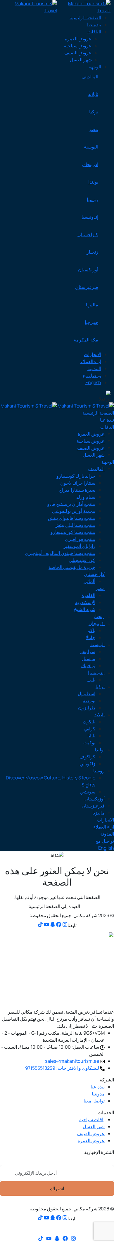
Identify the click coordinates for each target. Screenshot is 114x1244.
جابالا (90, 637)
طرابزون (86, 707)
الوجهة (95, 66)
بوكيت (89, 742)
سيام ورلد (85, 497)
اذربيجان (90, 164)
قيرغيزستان (86, 287)
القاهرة (88, 595)
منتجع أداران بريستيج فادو (71, 504)
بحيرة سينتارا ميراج (77, 490)
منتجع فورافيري (80, 539)
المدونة (94, 368)
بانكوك (89, 721)
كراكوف (87, 756)
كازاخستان (87, 234)
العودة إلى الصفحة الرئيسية (55, 906)
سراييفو (87, 651)
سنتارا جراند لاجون (77, 483)
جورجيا (91, 322)
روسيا (92, 199)
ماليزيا (92, 304)
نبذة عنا (94, 24)
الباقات (94, 31)
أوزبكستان (88, 269)
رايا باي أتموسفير (79, 546)
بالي (91, 679)
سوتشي (87, 792)
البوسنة (91, 147)
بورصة (89, 700)
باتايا (91, 735)
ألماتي (89, 581)
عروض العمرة (78, 38)
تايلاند (93, 94)
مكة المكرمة (86, 340)
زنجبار (92, 252)
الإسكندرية (85, 602)
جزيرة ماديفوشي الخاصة (72, 567)
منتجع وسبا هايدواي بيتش (71, 518)
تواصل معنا (94, 1101)
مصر (93, 129)
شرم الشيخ (84, 609)
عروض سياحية (78, 45)
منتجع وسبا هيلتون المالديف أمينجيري (60, 553)
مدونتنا (98, 1094)
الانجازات (92, 354)
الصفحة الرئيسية (85, 17)
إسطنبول (86, 693)
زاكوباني (87, 763)
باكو (91, 630)
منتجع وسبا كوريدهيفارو (73, 532)
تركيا (93, 111)
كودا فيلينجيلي (82, 560)
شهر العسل (81, 59)
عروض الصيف (78, 52)
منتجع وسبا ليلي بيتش (74, 525)
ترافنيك (88, 665)
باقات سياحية (92, 1119)
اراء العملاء (90, 361)
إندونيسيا (90, 217)
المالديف (90, 76)
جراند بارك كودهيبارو (75, 476)
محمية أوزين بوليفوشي (73, 511)
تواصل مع (92, 375)
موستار (88, 658)
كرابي (89, 728)
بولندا (93, 182)
